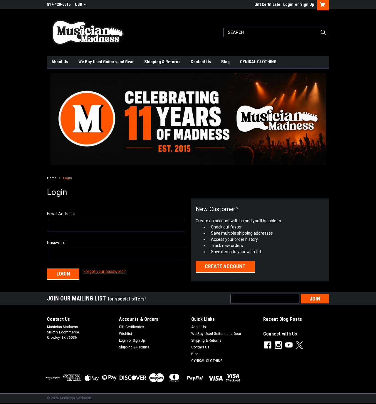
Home (52, 178)
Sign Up (307, 4)
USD (79, 4)
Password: (56, 242)
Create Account (225, 266)
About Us (59, 61)
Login (288, 4)
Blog (225, 61)
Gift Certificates (131, 327)
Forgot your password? (104, 271)
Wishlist (125, 334)
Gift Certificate (267, 4)
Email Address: (61, 213)
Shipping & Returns (162, 61)
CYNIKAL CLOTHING (258, 61)
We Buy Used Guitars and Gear (106, 61)
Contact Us (201, 61)
